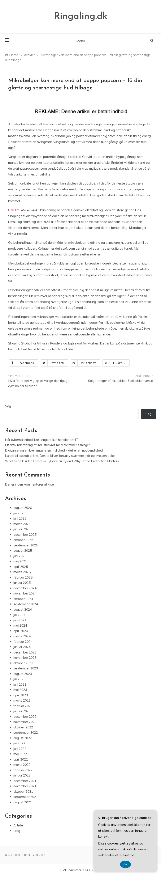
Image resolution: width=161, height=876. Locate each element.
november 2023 (24, 658)
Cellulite (14, 210)
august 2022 (22, 738)
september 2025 (25, 545)
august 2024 (22, 609)
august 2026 (22, 508)
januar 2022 (22, 775)
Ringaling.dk (80, 16)
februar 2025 (22, 577)
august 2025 (22, 551)
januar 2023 (22, 711)
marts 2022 (22, 765)
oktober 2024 (23, 599)
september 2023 (25, 668)
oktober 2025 (23, 540)
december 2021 (24, 781)
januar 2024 (22, 647)
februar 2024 (22, 642)
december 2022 (24, 717)
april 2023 (20, 695)
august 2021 (22, 802)
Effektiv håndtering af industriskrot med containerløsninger (47, 445)
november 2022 (24, 722)
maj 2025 (20, 561)
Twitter (57, 363)
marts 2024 (22, 636)
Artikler (18, 825)
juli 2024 (19, 615)
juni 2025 (19, 556)
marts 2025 (22, 572)
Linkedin (119, 363)
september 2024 (25, 604)
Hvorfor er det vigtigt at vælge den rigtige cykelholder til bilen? (38, 383)
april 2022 (20, 759)
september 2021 (25, 797)
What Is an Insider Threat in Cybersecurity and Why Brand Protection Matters (62, 461)
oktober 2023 (23, 663)
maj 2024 (20, 625)
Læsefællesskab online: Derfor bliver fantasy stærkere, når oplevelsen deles (60, 456)
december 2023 (24, 652)
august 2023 (22, 674)
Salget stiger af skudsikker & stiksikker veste (120, 381)
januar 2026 (22, 529)
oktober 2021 (23, 792)
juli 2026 (19, 513)
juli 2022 (19, 743)
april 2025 (20, 567)
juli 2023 (19, 679)
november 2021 (24, 786)
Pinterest (88, 363)
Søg (8, 406)
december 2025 (24, 535)
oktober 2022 (23, 727)
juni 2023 (19, 684)
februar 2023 (22, 706)
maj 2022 (20, 754)
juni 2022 (19, 749)
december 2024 (24, 588)
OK (125, 864)
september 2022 (25, 733)
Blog (16, 831)
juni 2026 (19, 518)
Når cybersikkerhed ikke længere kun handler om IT (41, 440)
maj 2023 (20, 690)
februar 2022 (22, 770)
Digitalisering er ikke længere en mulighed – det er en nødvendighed (54, 450)
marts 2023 (22, 700)
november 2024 (24, 593)
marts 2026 (22, 524)
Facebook (27, 363)
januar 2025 (22, 583)
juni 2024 (19, 620)
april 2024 (20, 631)
